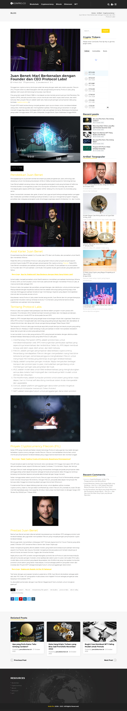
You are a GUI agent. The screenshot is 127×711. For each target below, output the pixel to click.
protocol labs (64, 590)
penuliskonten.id (43, 82)
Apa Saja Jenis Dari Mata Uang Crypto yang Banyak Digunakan (99, 493)
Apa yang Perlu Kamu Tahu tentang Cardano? (103, 120)
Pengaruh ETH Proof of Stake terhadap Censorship (101, 148)
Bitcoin (59, 4)
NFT (76, 4)
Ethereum (68, 4)
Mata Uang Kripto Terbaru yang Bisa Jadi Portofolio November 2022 (103, 127)
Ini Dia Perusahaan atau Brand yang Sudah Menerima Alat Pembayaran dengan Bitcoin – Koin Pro (100, 490)
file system (20, 590)
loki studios (54, 590)
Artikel (99, 13)
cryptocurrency (22, 102)
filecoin (27, 590)
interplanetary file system (40, 590)
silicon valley (74, 590)
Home (93, 13)
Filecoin (66, 263)
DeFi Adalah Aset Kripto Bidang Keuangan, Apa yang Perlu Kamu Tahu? (98, 486)
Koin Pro (51, 706)
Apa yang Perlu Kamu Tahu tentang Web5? (103, 141)
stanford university (17, 593)
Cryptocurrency (47, 4)
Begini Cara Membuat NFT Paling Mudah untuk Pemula (103, 134)
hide (20, 168)
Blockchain (34, 4)
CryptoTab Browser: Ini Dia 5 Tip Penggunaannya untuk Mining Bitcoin (96, 480)
